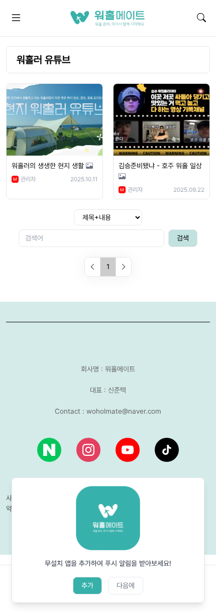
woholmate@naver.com (123, 411)
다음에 (126, 585)
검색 (183, 238)
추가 (87, 585)
